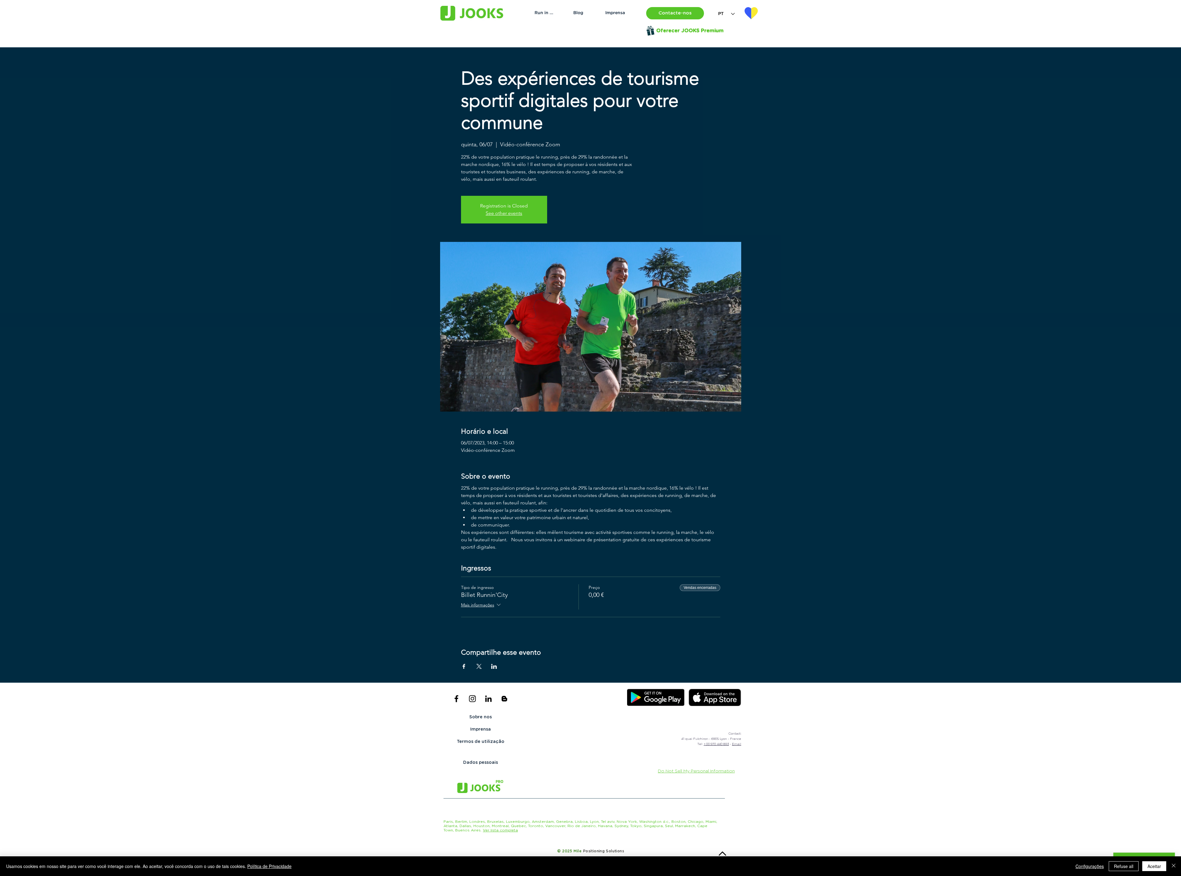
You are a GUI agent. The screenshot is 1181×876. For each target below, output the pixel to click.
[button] (675, 13)
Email (736, 744)
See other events (504, 213)
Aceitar (1154, 866)
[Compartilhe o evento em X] (479, 666)
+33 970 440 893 (716, 744)
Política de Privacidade (269, 866)
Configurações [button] (1090, 866)
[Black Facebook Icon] (456, 698)
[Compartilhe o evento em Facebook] (464, 666)
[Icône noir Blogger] (504, 698)
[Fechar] (1173, 866)
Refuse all (1123, 866)
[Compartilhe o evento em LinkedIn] (494, 666)
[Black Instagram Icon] (472, 698)
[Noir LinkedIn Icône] (488, 698)
